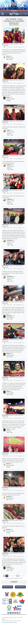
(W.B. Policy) (14, 622)
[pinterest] (15, 613)
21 (20, 576)
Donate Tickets (7, 587)
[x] (10, 613)
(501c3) (4, 619)
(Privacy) (8, 622)
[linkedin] (17, 613)
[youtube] (19, 613)
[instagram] (13, 613)
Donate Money (20, 587)
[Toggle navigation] (4, 14)
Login (20, 14)
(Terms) (4, 622)
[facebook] (8, 613)
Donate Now (14, 10)
